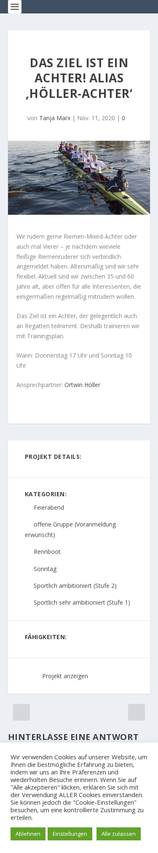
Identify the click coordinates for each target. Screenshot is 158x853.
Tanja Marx (54, 118)
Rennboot (47, 552)
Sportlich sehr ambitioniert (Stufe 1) (82, 602)
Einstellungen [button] (70, 833)
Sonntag (45, 569)
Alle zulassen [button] (119, 833)
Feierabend (49, 507)
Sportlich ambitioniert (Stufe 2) (75, 586)
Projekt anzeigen (65, 676)
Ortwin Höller (82, 385)
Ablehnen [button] (28, 833)
